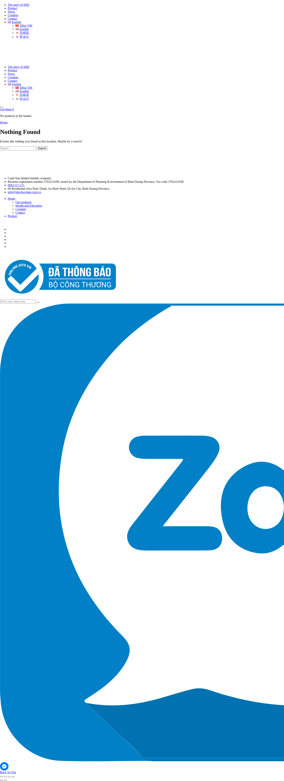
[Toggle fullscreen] (5, 776)
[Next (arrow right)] (5, 780)
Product (12, 8)
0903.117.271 (16, 185)
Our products (23, 202)
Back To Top (8, 772)
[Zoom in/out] (1, 776)
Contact (12, 18)
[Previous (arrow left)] (1, 780)
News (11, 11)
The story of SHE (18, 4)
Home (4, 122)
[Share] (9, 776)
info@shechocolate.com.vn (24, 192)
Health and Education (28, 205)
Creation (13, 15)
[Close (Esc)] (13, 776)
